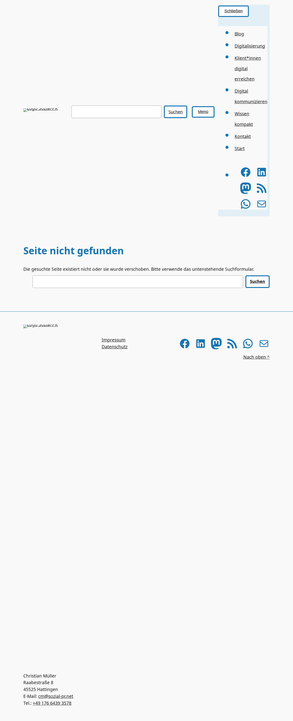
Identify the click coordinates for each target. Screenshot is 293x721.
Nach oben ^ (256, 357)
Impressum (113, 340)
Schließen (233, 11)
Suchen (175, 111)
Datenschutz (115, 347)
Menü (203, 111)
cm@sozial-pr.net (55, 696)
